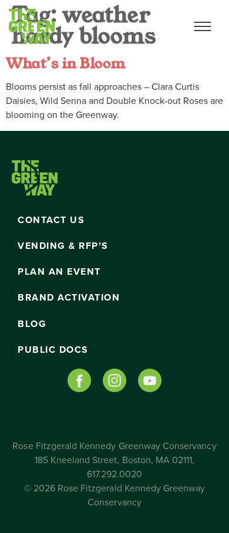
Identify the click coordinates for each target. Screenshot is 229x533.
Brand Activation (69, 297)
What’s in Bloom (66, 63)
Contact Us (51, 220)
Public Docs (53, 350)
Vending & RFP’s (63, 246)
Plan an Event (59, 272)
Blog (32, 324)
